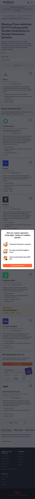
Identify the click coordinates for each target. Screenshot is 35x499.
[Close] (32, 232)
